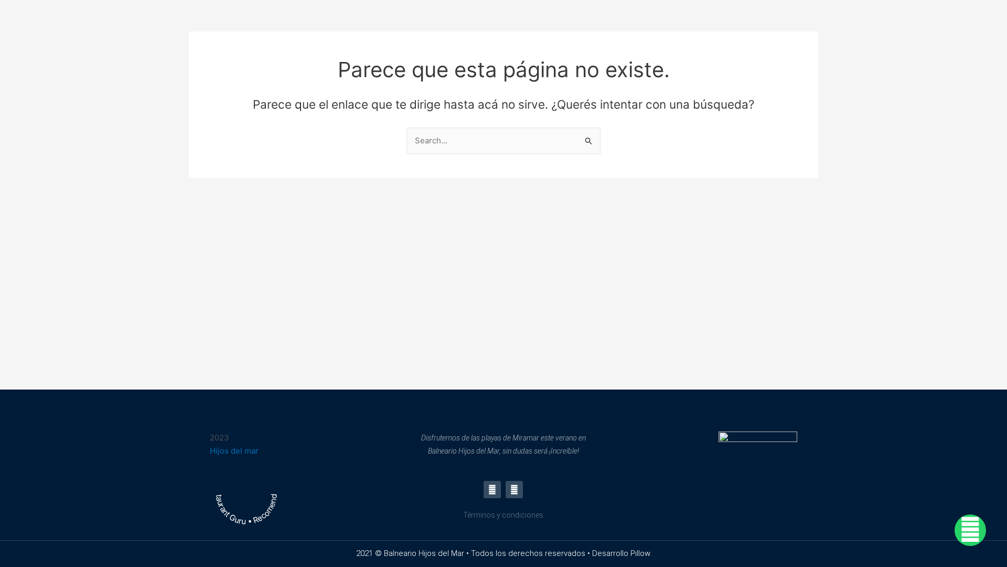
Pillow (640, 553)
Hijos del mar (234, 451)
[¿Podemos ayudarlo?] (970, 530)
